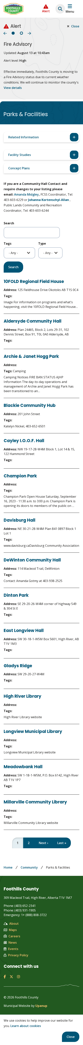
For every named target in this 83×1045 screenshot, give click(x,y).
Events (13, 949)
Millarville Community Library (35, 802)
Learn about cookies (25, 1026)
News (12, 942)
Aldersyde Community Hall (32, 321)
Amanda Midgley (26, 194)
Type (42, 243)
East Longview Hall (24, 631)
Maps (13, 930)
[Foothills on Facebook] (5, 976)
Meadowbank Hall (23, 767)
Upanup (41, 1006)
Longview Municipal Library (33, 731)
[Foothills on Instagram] (18, 976)
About (14, 923)
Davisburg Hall (19, 520)
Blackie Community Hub (30, 405)
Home (8, 867)
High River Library (22, 696)
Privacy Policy (18, 955)
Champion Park (20, 476)
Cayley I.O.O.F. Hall (24, 441)
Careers (14, 936)
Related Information (23, 137)
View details (13, 88)
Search (9, 223)
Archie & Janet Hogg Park (31, 356)
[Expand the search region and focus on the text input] (60, 9)
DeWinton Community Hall (32, 560)
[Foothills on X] (11, 976)
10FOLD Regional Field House (34, 281)
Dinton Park (16, 595)
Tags (7, 243)
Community (29, 867)
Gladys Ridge (18, 666)
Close (71, 1037)
